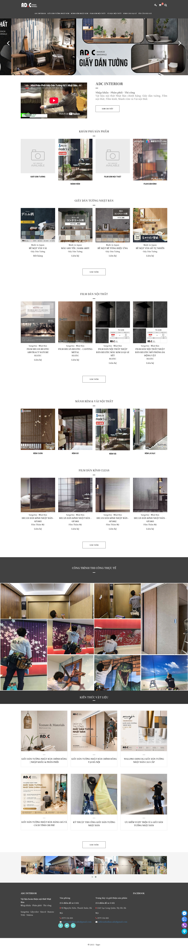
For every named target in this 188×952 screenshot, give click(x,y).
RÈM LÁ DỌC (150, 453)
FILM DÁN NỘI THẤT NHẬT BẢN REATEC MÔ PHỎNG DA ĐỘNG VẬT (150, 352)
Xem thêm (38, 751)
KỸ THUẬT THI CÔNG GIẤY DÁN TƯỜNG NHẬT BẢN (90, 795)
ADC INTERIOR (40, 13)
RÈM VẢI (112, 454)
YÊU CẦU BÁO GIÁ (145, 13)
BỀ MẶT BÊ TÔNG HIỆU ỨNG (113, 248)
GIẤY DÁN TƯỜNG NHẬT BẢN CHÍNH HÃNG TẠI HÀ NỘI (90, 732)
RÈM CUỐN (38, 453)
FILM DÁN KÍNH (150, 184)
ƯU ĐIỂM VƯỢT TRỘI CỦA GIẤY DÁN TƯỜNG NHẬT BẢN (140, 795)
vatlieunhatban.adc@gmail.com (76, 921)
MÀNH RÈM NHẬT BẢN (79, 13)
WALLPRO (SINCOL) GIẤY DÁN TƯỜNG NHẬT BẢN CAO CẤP (140, 732)
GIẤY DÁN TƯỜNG (37, 177)
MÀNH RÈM (75, 184)
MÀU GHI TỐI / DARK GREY (75, 248)
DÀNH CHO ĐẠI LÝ (130, 13)
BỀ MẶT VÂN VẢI (38, 248)
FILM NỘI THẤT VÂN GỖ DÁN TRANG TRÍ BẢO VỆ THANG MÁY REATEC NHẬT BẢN (49, 616)
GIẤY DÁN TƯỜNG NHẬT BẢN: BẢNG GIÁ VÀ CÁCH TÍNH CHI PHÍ (41, 795)
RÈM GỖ (75, 453)
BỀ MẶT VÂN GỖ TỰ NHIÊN (150, 248)
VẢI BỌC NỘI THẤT (114, 13)
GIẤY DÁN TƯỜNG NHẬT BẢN (58, 13)
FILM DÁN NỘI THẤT (98, 13)
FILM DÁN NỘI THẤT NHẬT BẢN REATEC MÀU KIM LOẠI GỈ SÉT (112, 352)
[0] (159, 5)
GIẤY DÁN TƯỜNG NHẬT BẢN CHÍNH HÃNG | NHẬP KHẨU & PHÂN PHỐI (40, 733)
